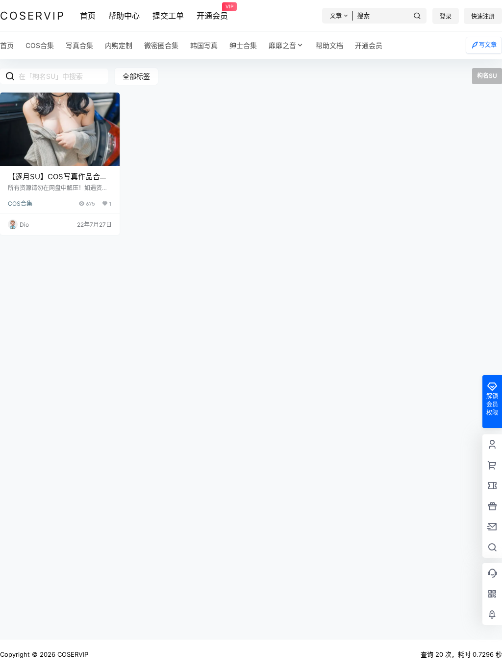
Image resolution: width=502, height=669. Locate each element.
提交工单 (168, 16)
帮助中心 (124, 16)
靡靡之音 (282, 45)
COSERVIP (71, 654)
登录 (446, 16)
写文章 (488, 44)
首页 (88, 16)
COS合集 (20, 203)
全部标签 (136, 76)
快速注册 (483, 16)
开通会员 (212, 12)
